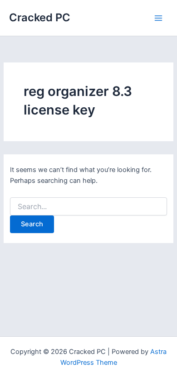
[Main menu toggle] (158, 18)
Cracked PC (39, 17)
